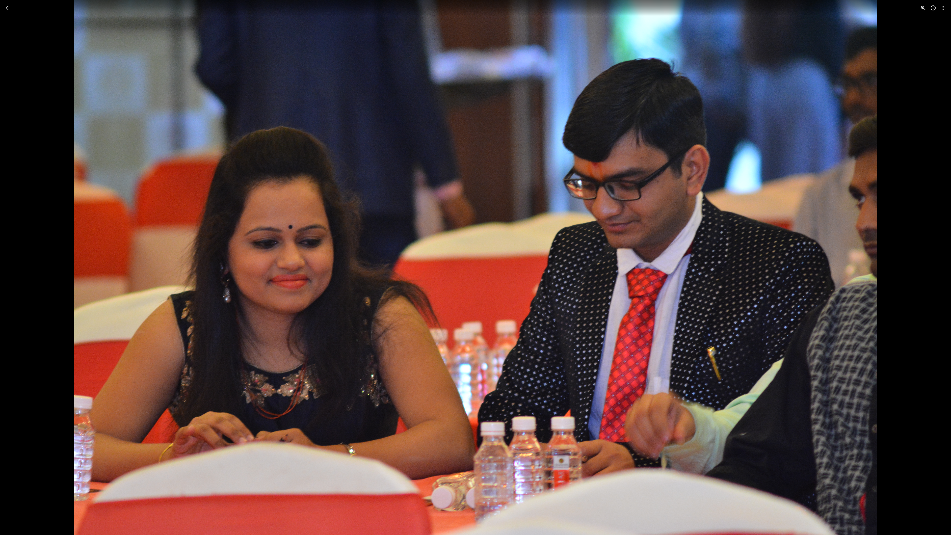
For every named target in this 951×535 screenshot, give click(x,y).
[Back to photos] (8, 8)
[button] (14, 267)
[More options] (943, 8)
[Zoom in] (923, 8)
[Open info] (933, 8)
